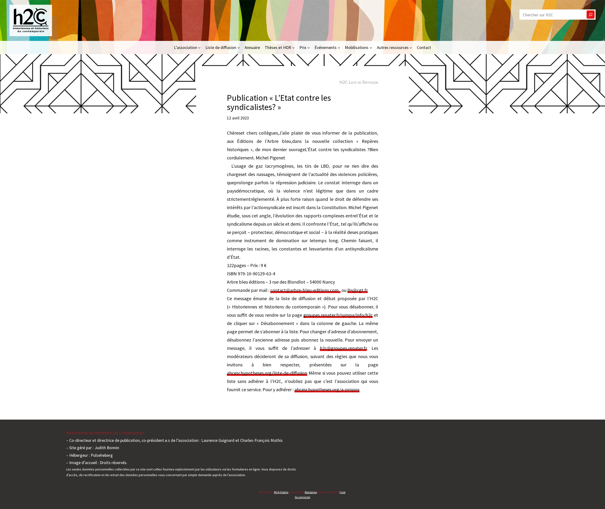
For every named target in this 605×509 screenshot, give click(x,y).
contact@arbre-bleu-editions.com (305, 290)
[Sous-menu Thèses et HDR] (293, 47)
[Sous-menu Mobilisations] (371, 47)
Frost (343, 492)
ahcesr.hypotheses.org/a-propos (326, 389)
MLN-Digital (281, 492)
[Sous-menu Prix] (308, 47)
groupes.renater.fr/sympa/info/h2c (338, 315)
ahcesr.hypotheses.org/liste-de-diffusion (267, 373)
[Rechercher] (591, 14)
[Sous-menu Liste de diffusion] (238, 47)
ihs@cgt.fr (357, 290)
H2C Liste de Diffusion (358, 82)
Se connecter (302, 497)
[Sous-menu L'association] (199, 47)
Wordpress (311, 492)
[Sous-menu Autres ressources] (411, 47)
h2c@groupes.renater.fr (343, 348)
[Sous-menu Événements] (339, 47)
